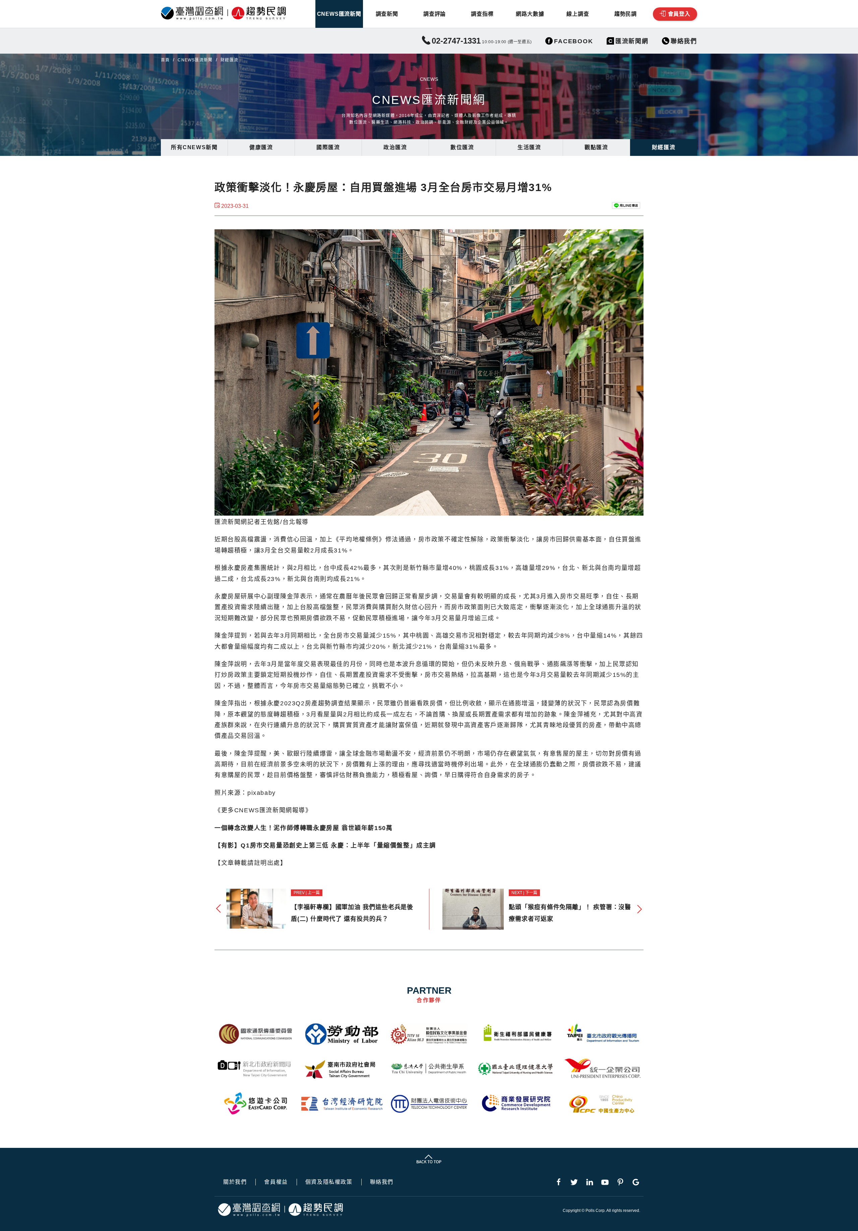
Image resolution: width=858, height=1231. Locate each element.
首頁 (165, 60)
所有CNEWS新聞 (194, 147)
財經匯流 (663, 147)
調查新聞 (387, 14)
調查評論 (434, 14)
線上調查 (577, 14)
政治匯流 (395, 147)
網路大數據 (530, 14)
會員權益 (276, 1182)
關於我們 (235, 1182)
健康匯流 (261, 147)
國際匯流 (328, 147)
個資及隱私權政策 (329, 1182)
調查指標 (482, 14)
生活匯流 (529, 147)
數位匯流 (462, 147)
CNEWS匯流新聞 (339, 14)
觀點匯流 (596, 147)
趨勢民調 (625, 14)
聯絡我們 (381, 1182)
